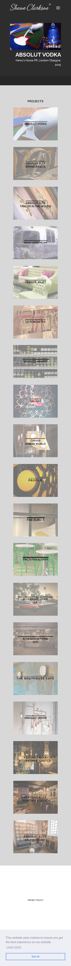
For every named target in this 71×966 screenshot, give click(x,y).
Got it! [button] (36, 956)
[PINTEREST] (24, 877)
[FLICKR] (15, 884)
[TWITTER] (15, 877)
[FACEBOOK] (33, 877)
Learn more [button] (13, 947)
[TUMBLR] (42, 877)
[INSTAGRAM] (51, 877)
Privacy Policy (35, 900)
